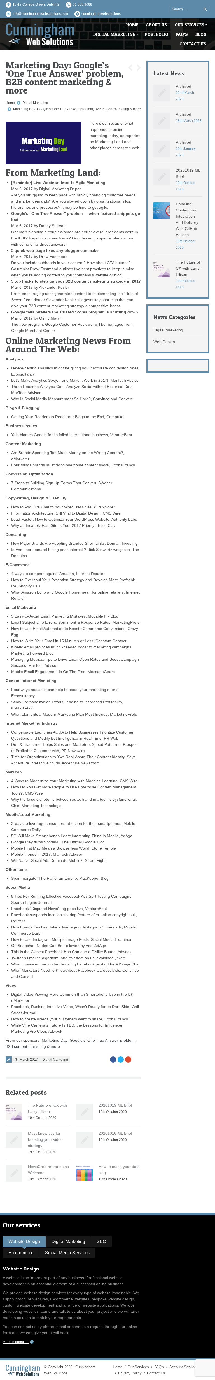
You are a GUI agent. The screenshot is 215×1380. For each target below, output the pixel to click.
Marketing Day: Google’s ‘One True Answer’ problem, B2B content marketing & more (77, 109)
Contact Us (156, 1373)
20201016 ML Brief (115, 1133)
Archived (183, 86)
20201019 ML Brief (115, 1105)
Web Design (164, 341)
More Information (16, 1342)
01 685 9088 (82, 4)
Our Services (138, 1367)
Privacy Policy (130, 1373)
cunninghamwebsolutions (101, 14)
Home (10, 103)
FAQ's (159, 1367)
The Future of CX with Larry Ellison (188, 268)
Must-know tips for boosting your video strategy (45, 1139)
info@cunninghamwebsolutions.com (40, 14)
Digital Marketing (35, 103)
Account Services (183, 1367)
